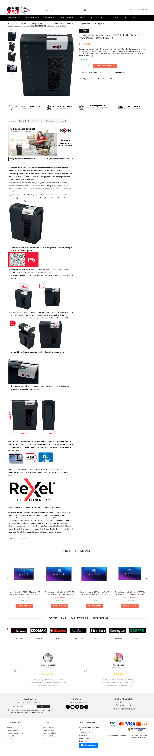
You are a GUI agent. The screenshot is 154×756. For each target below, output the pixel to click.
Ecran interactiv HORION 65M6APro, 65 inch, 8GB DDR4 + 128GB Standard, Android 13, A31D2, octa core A (24, 593)
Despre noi (10, 727)
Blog (135, 18)
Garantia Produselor (50, 733)
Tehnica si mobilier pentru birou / (80, 23)
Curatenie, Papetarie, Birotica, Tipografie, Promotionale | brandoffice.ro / (36, 23)
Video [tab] (34, 121)
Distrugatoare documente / (105, 23)
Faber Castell (76, 638)
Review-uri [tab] (61, 121)
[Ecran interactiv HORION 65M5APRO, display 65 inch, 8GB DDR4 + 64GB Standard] (130, 573)
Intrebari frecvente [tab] (47, 121)
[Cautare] (85, 10)
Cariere (103, 18)
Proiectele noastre (89, 18)
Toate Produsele (14, 18)
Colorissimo (17, 638)
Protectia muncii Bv (50, 18)
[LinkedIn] (77, 707)
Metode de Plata (49, 727)
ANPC (45, 739)
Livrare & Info (32, 18)
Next (12, 73)
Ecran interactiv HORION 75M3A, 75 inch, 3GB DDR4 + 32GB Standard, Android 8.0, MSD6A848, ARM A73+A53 (59, 593)
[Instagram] (86, 707)
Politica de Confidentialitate (33, 712)
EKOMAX (37, 638)
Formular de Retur (49, 736)
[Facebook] (68, 707)
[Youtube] (72, 707)
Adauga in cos (105, 66)
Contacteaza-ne (90, 745)
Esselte (57, 638)
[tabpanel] (46, 65)
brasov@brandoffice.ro (125, 709)
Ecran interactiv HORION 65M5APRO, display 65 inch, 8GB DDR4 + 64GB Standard (130, 593)
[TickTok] (82, 707)
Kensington (116, 638)
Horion (96, 638)
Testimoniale (115, 18)
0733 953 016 (125, 705)
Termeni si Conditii (13, 730)
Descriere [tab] (12, 121)
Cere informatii (106, 79)
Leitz (136, 638)
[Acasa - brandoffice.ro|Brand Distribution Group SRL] (19, 10)
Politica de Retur (48, 730)
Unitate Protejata (69, 18)
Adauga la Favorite (87, 79)
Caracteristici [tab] (24, 121)
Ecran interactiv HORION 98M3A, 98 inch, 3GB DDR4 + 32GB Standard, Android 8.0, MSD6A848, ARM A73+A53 (94, 593)
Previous (12, 30)
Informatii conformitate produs (19, 538)
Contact (127, 18)
